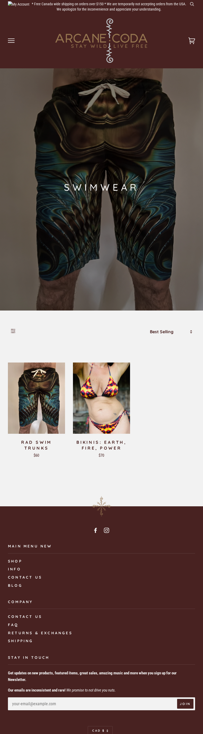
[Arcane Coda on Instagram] (107, 531)
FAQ (13, 624)
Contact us (25, 577)
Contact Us (25, 616)
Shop (15, 561)
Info (14, 569)
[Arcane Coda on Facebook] (96, 531)
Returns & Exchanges (40, 633)
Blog (15, 585)
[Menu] (11, 40)
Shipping (20, 640)
